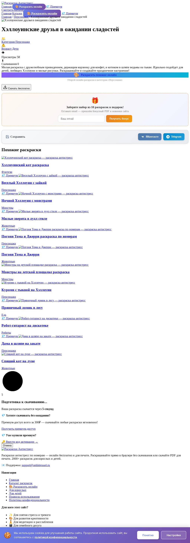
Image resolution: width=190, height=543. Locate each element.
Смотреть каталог (13, 10)
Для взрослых (17, 490)
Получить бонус (119, 118)
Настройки (174, 535)
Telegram (176, 136)
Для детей (15, 493)
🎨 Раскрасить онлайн (29, 6)
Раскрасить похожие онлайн (95, 75)
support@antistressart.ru (36, 465)
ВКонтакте (152, 136)
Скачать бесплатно (18, 88)
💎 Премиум (54, 6)
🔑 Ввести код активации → (19, 441)
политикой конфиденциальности (56, 537)
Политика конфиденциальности (29, 500)
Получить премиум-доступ (18, 428)
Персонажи (21, 16)
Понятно (148, 535)
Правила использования (24, 496)
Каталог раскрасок (20, 483)
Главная (6, 6)
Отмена (7, 445)
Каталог (17, 13)
